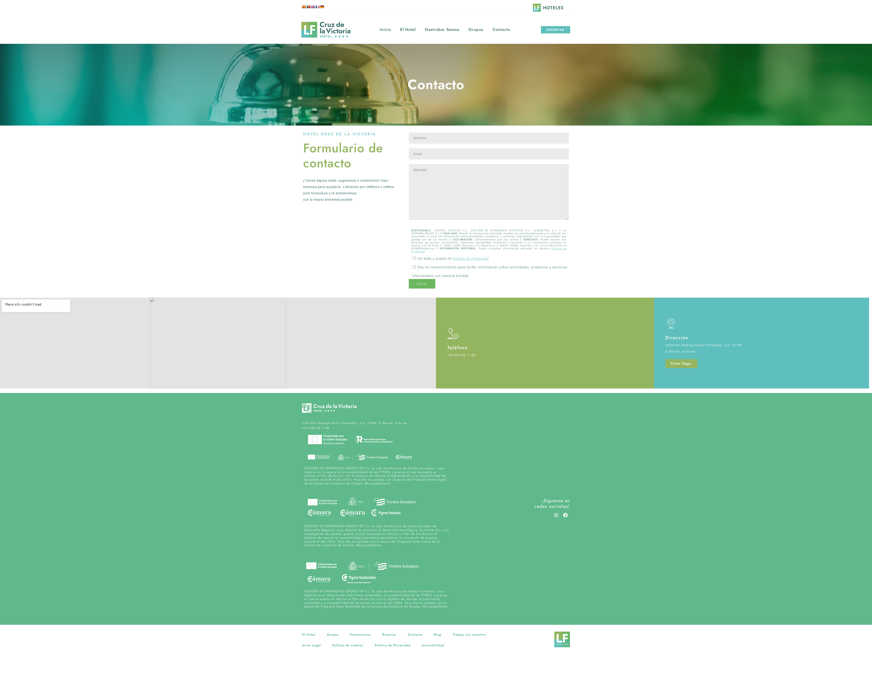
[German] (322, 7)
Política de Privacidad (470, 259)
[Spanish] (304, 7)
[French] (317, 7)
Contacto (501, 29)
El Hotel (408, 29)
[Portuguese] (308, 7)
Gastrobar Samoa (442, 29)
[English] (313, 7)
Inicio (385, 29)
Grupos (475, 29)
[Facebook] (565, 515)
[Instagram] (556, 515)
